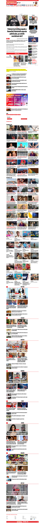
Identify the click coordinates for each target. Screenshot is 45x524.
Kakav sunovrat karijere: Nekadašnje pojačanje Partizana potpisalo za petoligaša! (20, 87)
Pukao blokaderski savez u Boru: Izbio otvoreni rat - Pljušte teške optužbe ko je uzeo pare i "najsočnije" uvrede (19, 311)
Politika (17, 293)
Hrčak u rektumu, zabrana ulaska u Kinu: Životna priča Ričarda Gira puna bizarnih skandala (22, 442)
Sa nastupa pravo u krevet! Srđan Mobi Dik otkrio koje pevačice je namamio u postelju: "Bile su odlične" (19, 507)
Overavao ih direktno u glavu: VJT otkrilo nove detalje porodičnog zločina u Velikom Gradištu (11, 390)
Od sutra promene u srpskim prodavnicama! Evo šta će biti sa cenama (10, 359)
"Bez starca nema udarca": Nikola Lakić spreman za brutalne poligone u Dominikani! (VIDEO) (20, 330)
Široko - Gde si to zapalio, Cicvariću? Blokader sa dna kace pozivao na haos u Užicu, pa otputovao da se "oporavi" (19, 315)
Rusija (33, 6)
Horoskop (20, 6)
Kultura (17, 429)
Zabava (15, 517)
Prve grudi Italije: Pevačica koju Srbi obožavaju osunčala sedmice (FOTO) (19, 450)
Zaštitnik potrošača (8, 357)
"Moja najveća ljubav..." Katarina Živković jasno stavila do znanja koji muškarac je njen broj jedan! (19, 510)
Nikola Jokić (27, 6)
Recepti (31, 6)
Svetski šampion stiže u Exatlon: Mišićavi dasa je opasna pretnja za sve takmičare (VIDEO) (22, 326)
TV (6, 517)
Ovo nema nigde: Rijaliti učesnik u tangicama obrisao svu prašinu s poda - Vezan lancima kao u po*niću (26, 0)
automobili (23, 6)
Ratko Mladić (8, 6)
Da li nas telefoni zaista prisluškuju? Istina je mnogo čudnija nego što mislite (11, 472)
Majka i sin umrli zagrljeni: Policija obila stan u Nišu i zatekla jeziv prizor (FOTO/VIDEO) (19, 394)
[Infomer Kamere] (19, 3)
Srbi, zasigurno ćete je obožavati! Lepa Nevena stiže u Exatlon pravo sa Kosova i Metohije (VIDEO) (20, 333)
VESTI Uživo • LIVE (25, 521)
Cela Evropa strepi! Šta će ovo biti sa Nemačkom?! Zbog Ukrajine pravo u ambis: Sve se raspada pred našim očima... (20, 110)
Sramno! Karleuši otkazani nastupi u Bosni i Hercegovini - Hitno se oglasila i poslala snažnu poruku (17, 493)
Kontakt (23, 517)
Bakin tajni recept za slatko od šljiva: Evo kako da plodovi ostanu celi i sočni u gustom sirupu (17, 463)
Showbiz (7, 440)
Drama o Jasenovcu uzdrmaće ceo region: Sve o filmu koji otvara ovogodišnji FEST (19, 446)
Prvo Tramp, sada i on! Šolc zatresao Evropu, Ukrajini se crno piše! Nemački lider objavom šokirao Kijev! (19, 81)
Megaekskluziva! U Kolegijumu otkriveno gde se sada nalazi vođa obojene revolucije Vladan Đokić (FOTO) (33, 22)
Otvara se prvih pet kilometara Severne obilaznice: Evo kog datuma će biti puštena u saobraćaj (20, 367)
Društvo (17, 346)
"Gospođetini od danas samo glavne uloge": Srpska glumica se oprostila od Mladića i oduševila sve (17, 433)
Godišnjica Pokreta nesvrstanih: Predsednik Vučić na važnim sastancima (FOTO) (17, 297)
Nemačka (8, 114)
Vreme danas (17, 6)
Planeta (7, 14)
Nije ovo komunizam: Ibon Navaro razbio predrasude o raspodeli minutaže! (11, 409)
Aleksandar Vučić (12, 6)
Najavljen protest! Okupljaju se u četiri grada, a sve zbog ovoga (19, 363)
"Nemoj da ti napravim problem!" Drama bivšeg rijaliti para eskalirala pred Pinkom (22, 503)
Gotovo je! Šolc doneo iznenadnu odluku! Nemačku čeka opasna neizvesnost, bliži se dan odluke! (19, 78)
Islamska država (11, 114)
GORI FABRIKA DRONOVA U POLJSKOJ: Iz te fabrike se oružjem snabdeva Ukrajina (19, 90)
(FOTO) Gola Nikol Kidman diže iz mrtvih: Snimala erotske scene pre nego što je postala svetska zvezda (11, 442)
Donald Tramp (36, 6)
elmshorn (19, 114)
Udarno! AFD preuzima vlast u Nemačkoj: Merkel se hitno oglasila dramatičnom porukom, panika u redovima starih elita (33, 32)
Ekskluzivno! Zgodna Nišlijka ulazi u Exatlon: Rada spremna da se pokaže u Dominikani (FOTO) (11, 326)
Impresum (23, 518)
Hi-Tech (7, 470)
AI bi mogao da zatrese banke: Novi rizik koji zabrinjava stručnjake (19, 479)
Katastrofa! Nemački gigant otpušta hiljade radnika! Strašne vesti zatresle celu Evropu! (19, 84)
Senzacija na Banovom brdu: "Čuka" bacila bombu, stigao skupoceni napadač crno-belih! (19, 413)
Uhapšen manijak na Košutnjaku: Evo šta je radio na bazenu (22, 390)
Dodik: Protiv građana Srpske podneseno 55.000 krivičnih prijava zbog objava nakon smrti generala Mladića (11, 307)
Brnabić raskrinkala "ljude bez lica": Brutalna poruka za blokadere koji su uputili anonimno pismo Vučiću (22, 306)
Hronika (17, 377)
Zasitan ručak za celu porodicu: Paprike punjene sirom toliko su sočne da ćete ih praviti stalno (19, 477)
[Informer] (22, 3)
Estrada (17, 489)
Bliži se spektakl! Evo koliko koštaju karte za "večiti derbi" (18, 415)
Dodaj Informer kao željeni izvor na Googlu (22, 38)
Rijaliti (7, 500)
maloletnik (16, 114)
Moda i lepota (19, 470)
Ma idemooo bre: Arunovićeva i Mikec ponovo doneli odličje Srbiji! (22, 409)
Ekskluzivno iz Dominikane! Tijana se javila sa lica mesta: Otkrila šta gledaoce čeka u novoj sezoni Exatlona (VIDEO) (19, 336)
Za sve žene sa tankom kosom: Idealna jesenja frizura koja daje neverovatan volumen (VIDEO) (21, 472)
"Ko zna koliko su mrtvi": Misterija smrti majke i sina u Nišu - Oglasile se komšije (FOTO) (19, 398)
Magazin (15, 518)
